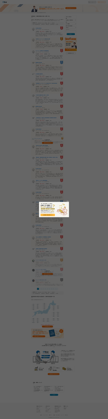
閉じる (68, 201)
